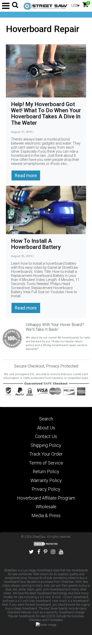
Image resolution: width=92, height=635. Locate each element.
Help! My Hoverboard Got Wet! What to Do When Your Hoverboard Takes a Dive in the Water (46, 113)
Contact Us (46, 436)
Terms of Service (46, 462)
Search (46, 418)
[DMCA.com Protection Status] (46, 544)
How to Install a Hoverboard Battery (36, 244)
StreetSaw (38, 537)
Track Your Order (46, 454)
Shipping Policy (46, 445)
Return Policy (46, 471)
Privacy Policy (46, 489)
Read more (26, 175)
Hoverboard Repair (42, 29)
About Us (46, 427)
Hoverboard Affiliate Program (46, 498)
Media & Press (46, 515)
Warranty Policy (46, 480)
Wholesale (46, 506)
